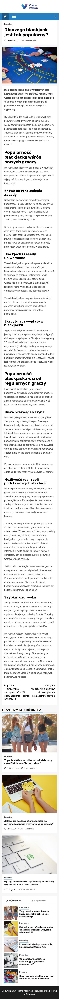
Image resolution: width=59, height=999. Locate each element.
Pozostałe (8, 24)
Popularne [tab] (40, 900)
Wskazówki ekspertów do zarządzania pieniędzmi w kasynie (43, 690)
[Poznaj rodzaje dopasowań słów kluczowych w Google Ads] (11, 944)
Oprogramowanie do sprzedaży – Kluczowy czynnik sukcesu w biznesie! (29, 883)
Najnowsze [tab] (14, 900)
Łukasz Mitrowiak (30, 41)
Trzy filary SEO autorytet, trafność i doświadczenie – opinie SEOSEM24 (16, 692)
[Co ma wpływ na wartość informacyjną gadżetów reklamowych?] (11, 960)
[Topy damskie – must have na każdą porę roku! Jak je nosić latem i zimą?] (29, 733)
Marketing (23, 940)
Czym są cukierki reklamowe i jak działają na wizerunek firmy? (36, 977)
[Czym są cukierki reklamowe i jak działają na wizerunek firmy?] (11, 976)
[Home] (5, 17)
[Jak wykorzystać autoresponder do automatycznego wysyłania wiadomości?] (29, 794)
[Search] (55, 16)
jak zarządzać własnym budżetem (28, 404)
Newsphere (41, 990)
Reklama (23, 972)
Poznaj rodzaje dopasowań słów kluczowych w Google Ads (36, 945)
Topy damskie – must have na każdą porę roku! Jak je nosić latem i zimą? (28, 762)
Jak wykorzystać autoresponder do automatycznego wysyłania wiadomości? (28, 822)
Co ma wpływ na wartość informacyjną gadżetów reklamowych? (32, 961)
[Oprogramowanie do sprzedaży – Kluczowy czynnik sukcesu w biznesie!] (29, 855)
